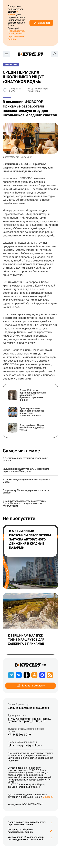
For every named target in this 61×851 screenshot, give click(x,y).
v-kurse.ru (13, 13)
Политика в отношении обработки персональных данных (27, 823)
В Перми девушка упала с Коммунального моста (26, 480)
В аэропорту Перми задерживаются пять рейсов (26, 491)
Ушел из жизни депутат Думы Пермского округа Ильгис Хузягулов (26, 470)
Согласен (44, 22)
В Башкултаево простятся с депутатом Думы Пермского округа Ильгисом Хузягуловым (24, 503)
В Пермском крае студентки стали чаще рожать (25, 459)
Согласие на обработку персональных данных (21, 831)
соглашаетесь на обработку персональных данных (16, 35)
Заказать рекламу (33, 685)
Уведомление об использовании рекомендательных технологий (26, 838)
